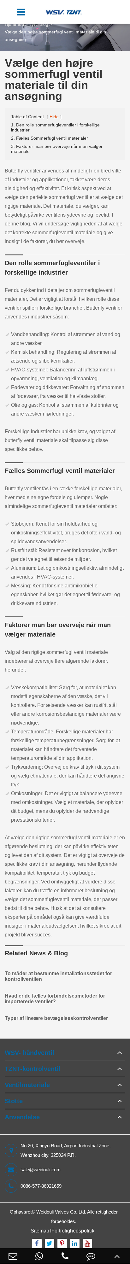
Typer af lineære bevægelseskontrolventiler (56, 1018)
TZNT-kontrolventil (33, 1068)
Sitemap (40, 1230)
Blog (43, 24)
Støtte (14, 1101)
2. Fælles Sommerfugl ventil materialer (49, 138)
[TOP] (117, 1256)
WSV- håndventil (29, 1052)
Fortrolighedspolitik (72, 1230)
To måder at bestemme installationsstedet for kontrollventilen (58, 976)
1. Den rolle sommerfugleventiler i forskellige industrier (55, 127)
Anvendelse (22, 1117)
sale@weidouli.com (41, 1169)
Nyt (31, 24)
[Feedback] (91, 1256)
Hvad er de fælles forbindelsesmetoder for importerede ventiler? (55, 998)
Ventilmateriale (27, 1084)
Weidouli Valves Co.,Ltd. (61, 1211)
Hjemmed (14, 24)
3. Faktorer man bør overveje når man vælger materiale (57, 149)
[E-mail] (13, 1256)
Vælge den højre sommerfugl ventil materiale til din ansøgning (55, 35)
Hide (54, 116)
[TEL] (65, 1256)
